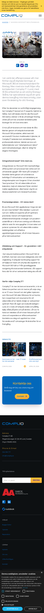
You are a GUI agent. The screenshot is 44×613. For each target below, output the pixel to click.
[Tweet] (22, 65)
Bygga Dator (6, 525)
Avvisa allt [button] (33, 609)
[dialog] (22, 591)
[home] (12, 15)
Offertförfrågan (7, 559)
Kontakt (5, 564)
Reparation (6, 534)
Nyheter (5, 22)
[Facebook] (3, 501)
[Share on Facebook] (17, 65)
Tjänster (5, 529)
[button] (40, 15)
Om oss (4, 554)
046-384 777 (6, 452)
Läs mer (25, 588)
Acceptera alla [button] (12, 609)
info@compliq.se (8, 456)
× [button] (41, 572)
